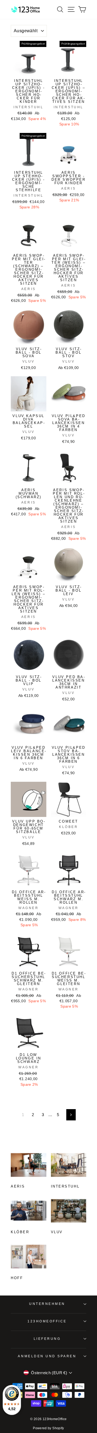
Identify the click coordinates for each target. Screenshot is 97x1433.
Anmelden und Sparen (47, 1356)
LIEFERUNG (47, 1338)
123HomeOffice (47, 1321)
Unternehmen (47, 1303)
